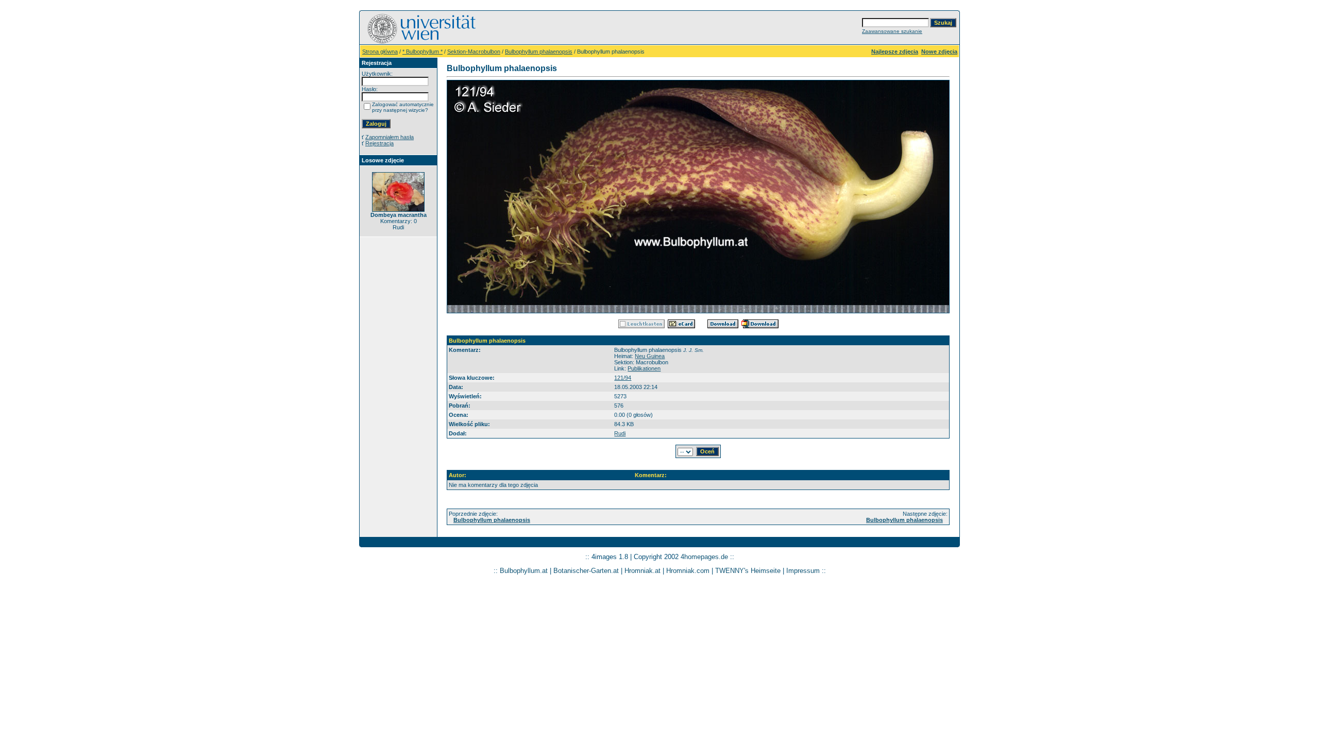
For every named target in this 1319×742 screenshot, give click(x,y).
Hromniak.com (687, 571)
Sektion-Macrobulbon (473, 51)
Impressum (803, 571)
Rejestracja (379, 143)
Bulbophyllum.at (524, 571)
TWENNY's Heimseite (748, 571)
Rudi (619, 433)
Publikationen (644, 368)
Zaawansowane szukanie (892, 31)
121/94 (622, 378)
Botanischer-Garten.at (586, 571)
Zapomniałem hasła (389, 137)
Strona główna (380, 51)
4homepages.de (704, 557)
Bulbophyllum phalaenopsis (538, 51)
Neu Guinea (650, 356)
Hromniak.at (642, 571)
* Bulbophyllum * (422, 51)
